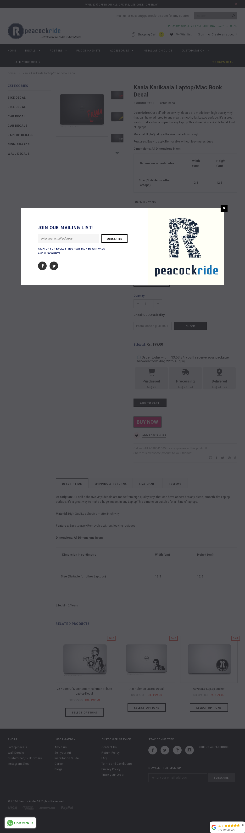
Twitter (54, 266)
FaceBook (42, 266)
